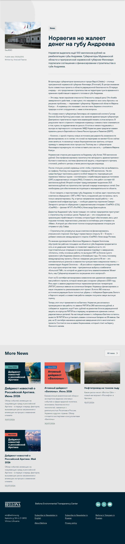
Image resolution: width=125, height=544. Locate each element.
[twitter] (104, 504)
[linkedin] (98, 504)
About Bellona (41, 523)
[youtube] (109, 504)
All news (111, 353)
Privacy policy (71, 523)
